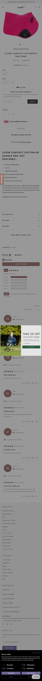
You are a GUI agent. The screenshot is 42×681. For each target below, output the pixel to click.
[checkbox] (3, 665)
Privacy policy (36, 652)
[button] (2, 179)
